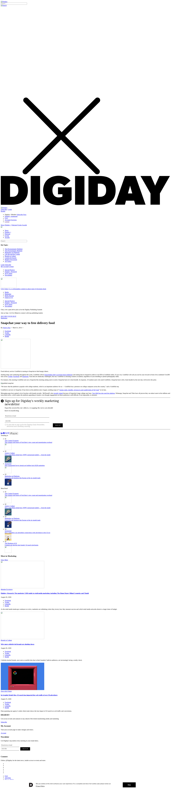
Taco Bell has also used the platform (103, 393)
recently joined (58, 393)
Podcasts (14, 225)
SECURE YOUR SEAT (8, 316)
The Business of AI (11, 543)
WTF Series (8, 273)
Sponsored (8, 464)
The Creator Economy (12, 440)
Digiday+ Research (11, 272)
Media (7, 292)
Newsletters (8, 275)
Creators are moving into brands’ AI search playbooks (21, 545)
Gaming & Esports (10, 258)
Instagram (25, 376)
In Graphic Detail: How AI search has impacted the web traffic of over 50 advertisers (29, 695)
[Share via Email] (8, 433)
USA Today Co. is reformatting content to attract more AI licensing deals (23, 289)
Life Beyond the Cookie (12, 254)
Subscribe (4, 209)
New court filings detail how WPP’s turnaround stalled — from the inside (27, 455)
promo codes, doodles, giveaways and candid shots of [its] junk (79, 390)
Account (3, 733)
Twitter (10, 376)
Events (19, 225)
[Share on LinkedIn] (2, 433)
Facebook (16, 376)
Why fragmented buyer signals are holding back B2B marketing (25, 465)
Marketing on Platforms (12, 252)
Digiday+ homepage (11, 216)
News (2, 225)
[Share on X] (6, 433)
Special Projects (10, 270)
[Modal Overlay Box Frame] (85, 415)
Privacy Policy (9, 779)
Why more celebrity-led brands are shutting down (17, 644)
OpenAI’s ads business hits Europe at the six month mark (22, 478)
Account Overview (11, 220)
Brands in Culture (10, 256)
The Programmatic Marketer (13, 251)
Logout (7, 222)
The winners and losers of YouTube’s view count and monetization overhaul (28, 442)
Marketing (8, 294)
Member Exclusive (7, 589)
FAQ (6, 218)
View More (4, 560)
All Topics (8, 261)
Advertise (8, 778)
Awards (24, 225)
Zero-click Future (6, 691)
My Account (5, 266)
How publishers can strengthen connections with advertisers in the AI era (27, 532)
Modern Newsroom (11, 259)
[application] (85, 785)
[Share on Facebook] (4, 433)
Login (10, 209)
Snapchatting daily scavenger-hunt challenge (58, 375)
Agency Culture (10, 453)
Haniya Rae (6, 328)
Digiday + (8, 225)
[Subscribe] (4, 208)
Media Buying (9, 296)
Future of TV (9, 297)
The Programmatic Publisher (14, 249)
